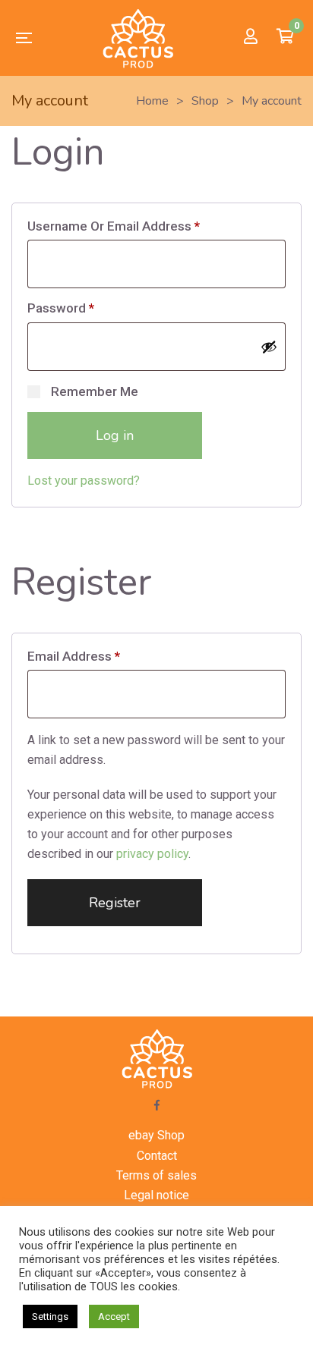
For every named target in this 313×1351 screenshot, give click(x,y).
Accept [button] (114, 1316)
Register (115, 903)
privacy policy (152, 854)
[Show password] (269, 346)
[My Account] (251, 37)
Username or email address (113, 226)
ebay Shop (156, 1135)
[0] (285, 38)
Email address (73, 656)
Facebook (157, 1105)
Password (60, 308)
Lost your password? (83, 480)
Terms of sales (156, 1175)
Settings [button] (50, 1316)
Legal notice (156, 1195)
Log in (115, 435)
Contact (157, 1155)
